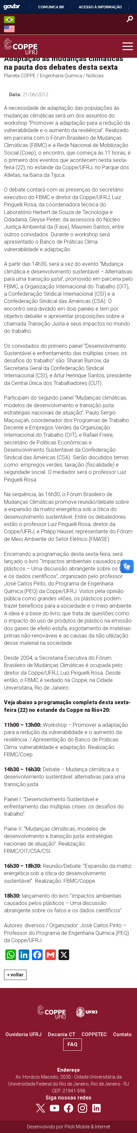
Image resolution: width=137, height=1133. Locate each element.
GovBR (11, 7)
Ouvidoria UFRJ (23, 1034)
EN (9, 29)
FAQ (72, 1044)
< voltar (15, 974)
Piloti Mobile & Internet (87, 1126)
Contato (122, 1034)
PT (9, 19)
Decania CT (61, 1034)
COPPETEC (94, 1034)
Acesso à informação (100, 7)
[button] (127, 46)
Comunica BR (51, 7)
